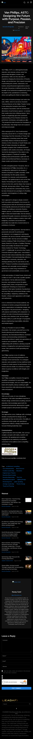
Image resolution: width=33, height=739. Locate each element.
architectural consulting (12, 466)
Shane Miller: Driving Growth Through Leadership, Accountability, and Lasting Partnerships (13, 567)
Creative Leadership (8, 470)
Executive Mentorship (8, 477)
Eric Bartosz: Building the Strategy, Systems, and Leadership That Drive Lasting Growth (12, 523)
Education (19, 470)
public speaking (18, 481)
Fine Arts (19, 477)
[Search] (29, 704)
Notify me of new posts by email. (12, 678)
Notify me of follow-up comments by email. (14, 676)
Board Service (20, 468)
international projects (9, 479)
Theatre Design (20, 484)
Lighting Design (21, 479)
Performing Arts (7, 481)
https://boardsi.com (16, 595)
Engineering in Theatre (9, 473)
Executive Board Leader (9, 475)
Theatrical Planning (8, 486)
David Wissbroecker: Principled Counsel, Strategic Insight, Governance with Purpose (11, 534)
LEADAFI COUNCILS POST (7, 560)
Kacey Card (17, 30)
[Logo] (4, 2)
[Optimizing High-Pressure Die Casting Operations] (28, 558)
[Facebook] (16, 708)
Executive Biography (8, 26)
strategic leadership (8, 484)
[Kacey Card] (16, 585)
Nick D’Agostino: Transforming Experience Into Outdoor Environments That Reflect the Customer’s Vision (11, 501)
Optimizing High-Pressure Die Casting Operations (11, 558)
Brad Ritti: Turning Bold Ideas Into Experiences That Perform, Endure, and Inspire (12, 513)
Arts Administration (8, 468)
